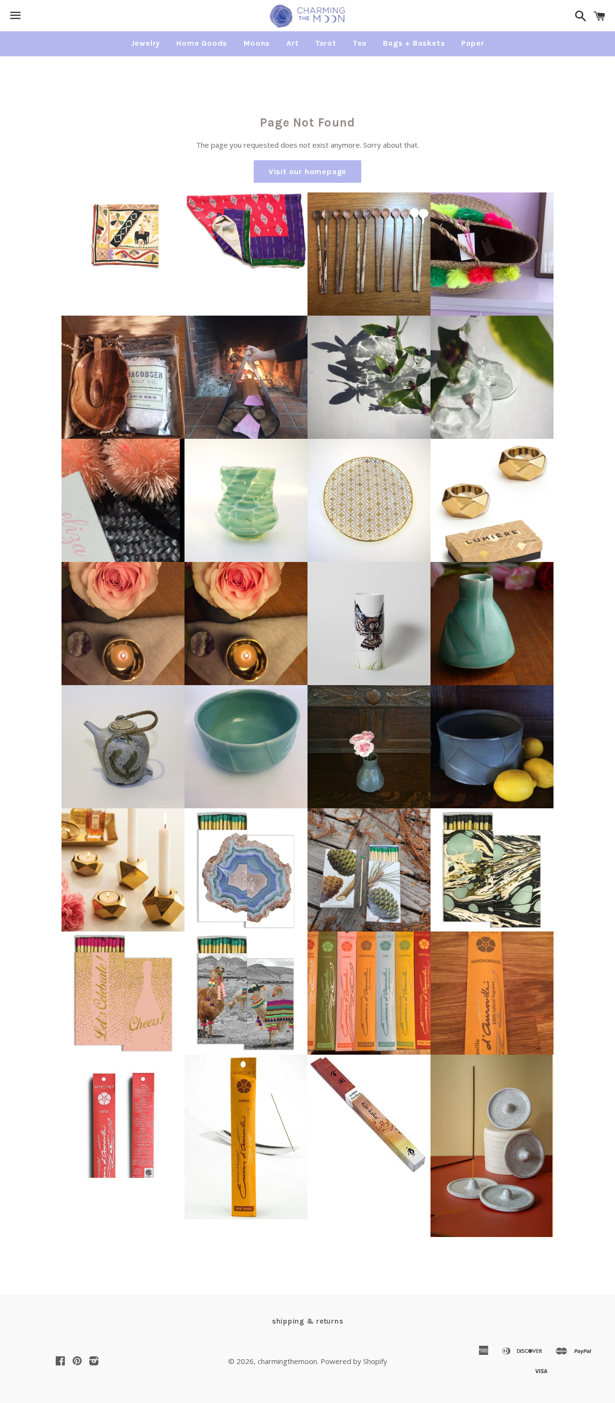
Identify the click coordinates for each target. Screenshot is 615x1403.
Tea (360, 43)
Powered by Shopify (353, 1361)
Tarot (325, 43)
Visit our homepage (307, 171)
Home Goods (201, 43)
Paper (472, 43)
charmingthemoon (287, 1361)
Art (292, 43)
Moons (257, 43)
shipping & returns (308, 1321)
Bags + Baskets (414, 43)
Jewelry (145, 43)
